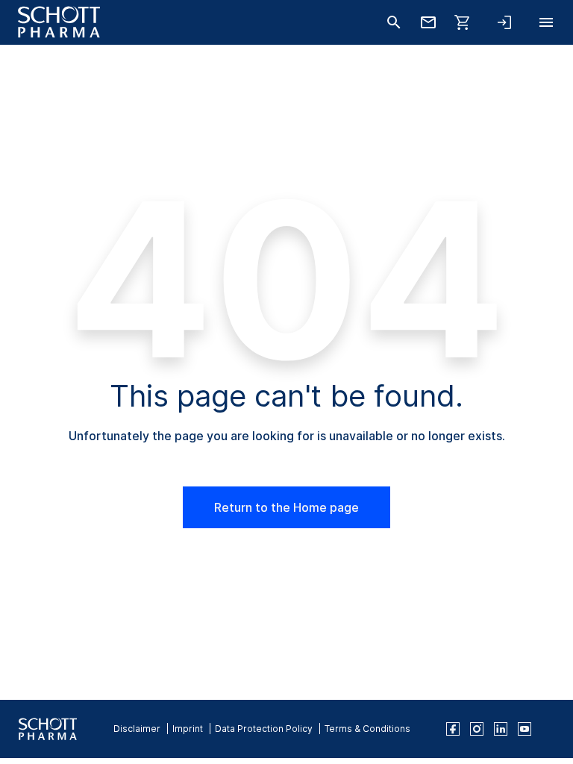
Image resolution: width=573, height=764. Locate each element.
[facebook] (453, 729)
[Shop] (463, 22)
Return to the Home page (286, 507)
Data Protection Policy (264, 728)
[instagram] (476, 729)
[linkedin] (500, 729)
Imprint (187, 728)
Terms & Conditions (367, 728)
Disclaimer (136, 728)
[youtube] (524, 729)
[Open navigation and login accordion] (504, 22)
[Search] (394, 22)
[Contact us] (428, 22)
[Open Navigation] (546, 22)
